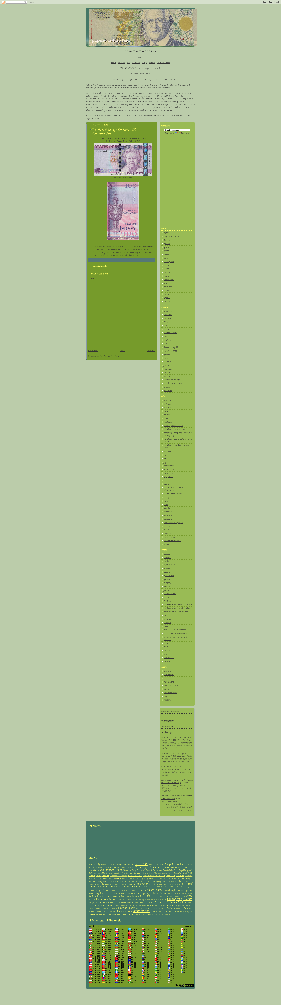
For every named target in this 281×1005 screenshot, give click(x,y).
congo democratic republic (174, 236)
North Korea (160, 893)
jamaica (167, 365)
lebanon (167, 484)
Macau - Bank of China (134, 887)
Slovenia (114, 908)
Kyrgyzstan (158, 884)
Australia (141, 864)
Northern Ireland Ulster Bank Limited (171, 896)
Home (122, 350)
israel (166, 458)
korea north (169, 469)
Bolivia (119, 867)
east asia (136, 62)
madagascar (169, 261)
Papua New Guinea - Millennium (129, 899)
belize (166, 322)
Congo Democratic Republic (142, 870)
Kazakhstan (142, 884)
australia (157, 68)
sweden (167, 654)
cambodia (168, 422)
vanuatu (167, 700)
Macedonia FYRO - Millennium (172, 887)
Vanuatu (145, 914)
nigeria (166, 276)
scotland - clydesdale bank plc (176, 633)
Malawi (91, 890)
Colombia (127, 870)
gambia (167, 243)
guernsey (167, 579)
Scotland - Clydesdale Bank (169, 902)
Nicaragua (141, 893)
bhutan (167, 414)
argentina (168, 311)
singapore (168, 519)
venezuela (168, 390)
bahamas (168, 314)
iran (165, 455)
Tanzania (113, 911)
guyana (167, 354)
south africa (169, 283)
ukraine (167, 661)
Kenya (151, 884)
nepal (166, 501)
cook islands (169, 674)
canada (166, 329)
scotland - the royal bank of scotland (175, 638)
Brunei (138, 867)
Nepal (98, 893)
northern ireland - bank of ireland (178, 604)
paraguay (168, 372)
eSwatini (152, 873)
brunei (166, 418)
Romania (103, 902)
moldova (167, 601)
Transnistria (141, 911)
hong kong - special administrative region (178, 440)
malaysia (168, 497)
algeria (166, 233)
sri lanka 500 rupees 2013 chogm (177, 768)
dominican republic (171, 347)
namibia (167, 272)
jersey (166, 590)
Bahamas (160, 864)
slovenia (167, 650)
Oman (189, 896)
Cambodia (155, 867)
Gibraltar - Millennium (118, 876)
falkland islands (170, 351)
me (162, 796)
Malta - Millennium (123, 890)
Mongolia (172, 890)
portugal (167, 619)
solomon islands (170, 692)
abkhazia (167, 400)
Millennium (154, 890)
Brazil (132, 867)
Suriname (179, 908)
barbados (168, 318)
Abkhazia (92, 864)
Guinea (99, 879)
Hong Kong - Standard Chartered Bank (140, 881)
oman (166, 504)
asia (128, 62)
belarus (167, 554)
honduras (168, 361)
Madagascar (188, 887)
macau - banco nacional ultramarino (173, 489)
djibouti (167, 240)
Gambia (92, 876)
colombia (167, 340)
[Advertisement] (177, 181)
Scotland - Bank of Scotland (142, 902)
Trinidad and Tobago (159, 911)
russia (166, 626)
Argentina (122, 864)
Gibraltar (105, 875)
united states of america (174, 383)
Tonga (129, 911)
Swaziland (188, 908)
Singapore (169, 905)
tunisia (166, 294)
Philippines (174, 899)
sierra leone (169, 279)
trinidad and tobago (172, 379)
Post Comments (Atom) (109, 356)
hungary (167, 583)
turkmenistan (169, 537)
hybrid (140, 68)
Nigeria (149, 893)
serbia (166, 643)
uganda (167, 297)
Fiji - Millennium (174, 873)
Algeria (100, 864)
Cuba (171, 870)
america (121, 62)
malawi (167, 265)
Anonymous (166, 737)
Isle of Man (93, 884)
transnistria (169, 657)
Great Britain (135, 876)
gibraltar (167, 572)
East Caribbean (136, 873)
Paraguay (163, 899)
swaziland (168, 287)
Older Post (151, 350)
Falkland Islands (161, 873)
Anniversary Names (110, 864)
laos (165, 480)
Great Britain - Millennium (154, 876)
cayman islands (170, 332)
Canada (164, 867)
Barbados (181, 864)
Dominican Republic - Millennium (117, 873)
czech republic (169, 565)
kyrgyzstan (168, 476)
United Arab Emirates (106, 914)
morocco (167, 269)
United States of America (125, 914)
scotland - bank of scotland (175, 630)
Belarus (189, 864)
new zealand (169, 682)
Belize (107, 867)
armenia (167, 404)
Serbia (144, 905)
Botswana (125, 867)
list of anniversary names (141, 74)
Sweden (91, 911)
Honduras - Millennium (130, 879)
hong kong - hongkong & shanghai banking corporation (178, 434)
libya (166, 258)
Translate (185, 133)
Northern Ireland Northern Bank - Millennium (137, 896)
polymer (148, 68)
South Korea (150, 908)
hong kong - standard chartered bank (177, 446)
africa (113, 62)
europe (144, 62)
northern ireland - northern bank (177, 608)
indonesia (167, 451)
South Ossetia (161, 908)
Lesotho (177, 884)
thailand (167, 533)
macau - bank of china (173, 493)
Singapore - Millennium (184, 905)
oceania (152, 62)
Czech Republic (180, 870)
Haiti (111, 879)
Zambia (167, 915)
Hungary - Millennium (169, 881)
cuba (166, 343)
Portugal (92, 903)
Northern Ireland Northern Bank (103, 896)
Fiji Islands (186, 873)
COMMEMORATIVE (128, 68)
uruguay (167, 387)
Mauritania (135, 890)
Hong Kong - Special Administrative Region (110, 881)
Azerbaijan (152, 864)
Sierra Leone (159, 905)
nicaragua (168, 369)
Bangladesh (170, 864)
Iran (187, 881)
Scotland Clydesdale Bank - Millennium (127, 905)
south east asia (163, 62)
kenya (166, 254)
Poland (187, 899)
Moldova (166, 890)
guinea (166, 251)
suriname (168, 376)
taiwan (166, 530)
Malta (113, 890)
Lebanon (170, 884)
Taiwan (98, 911)
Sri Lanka (171, 908)
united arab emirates (172, 540)
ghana (166, 247)
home (140, 57)
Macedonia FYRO (154, 887)
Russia (110, 902)
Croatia (166, 870)
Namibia (92, 893)
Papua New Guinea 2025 (150, 899)
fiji (165, 678)
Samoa (117, 902)
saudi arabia (169, 515)
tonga (166, 696)
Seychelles (150, 905)
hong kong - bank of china (174, 429)
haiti (166, 358)
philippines (168, 511)
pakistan (167, 508)
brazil (166, 325)
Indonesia (181, 881)
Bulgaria (146, 867)
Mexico (143, 890)
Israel (99, 884)
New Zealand (107, 893)
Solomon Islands (126, 908)
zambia (167, 301)
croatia (166, 561)
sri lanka (167, 526)
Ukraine (93, 914)
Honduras (117, 878)
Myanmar (188, 890)
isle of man (168, 586)
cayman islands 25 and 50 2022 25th (176, 739)
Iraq (191, 881)
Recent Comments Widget (183, 811)
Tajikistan (105, 911)
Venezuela (153, 914)
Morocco (180, 890)
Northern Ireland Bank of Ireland (180, 893)
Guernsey (180, 875)
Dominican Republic (97, 873)
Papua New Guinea (106, 899)
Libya (183, 884)
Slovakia (91, 908)
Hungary (157, 881)
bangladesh (168, 411)
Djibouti (189, 870)
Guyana (105, 878)
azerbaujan (168, 407)
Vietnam (161, 915)
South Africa (141, 908)
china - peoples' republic (173, 425)
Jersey (132, 884)
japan (166, 462)
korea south (169, 473)
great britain (169, 575)
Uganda (189, 911)
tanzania (167, 290)
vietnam (167, 544)
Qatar (97, 903)
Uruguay (138, 915)
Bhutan (113, 867)
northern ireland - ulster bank (176, 612)
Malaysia (99, 890)
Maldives (106, 890)
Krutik (164, 753)
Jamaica (105, 884)
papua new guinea (171, 685)
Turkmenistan (180, 911)
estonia (167, 568)
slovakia (167, 647)
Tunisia (171, 911)
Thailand (121, 911)
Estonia (145, 873)
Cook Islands (157, 870)
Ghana (98, 876)
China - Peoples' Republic (111, 870)
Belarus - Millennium (96, 867)
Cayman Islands (174, 867)
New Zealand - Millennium (125, 893)
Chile (184, 867)
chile (165, 336)
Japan (112, 884)
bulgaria (167, 557)
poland (166, 615)
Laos (164, 884)
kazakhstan (169, 465)
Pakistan (92, 899)
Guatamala (170, 876)
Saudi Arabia (125, 902)
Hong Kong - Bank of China (150, 878)
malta (166, 597)
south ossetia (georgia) (173, 522)
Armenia (130, 864)
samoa (166, 689)
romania (167, 622)
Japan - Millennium (122, 884)
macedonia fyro (170, 593)
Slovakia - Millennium (103, 908)
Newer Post (93, 350)
